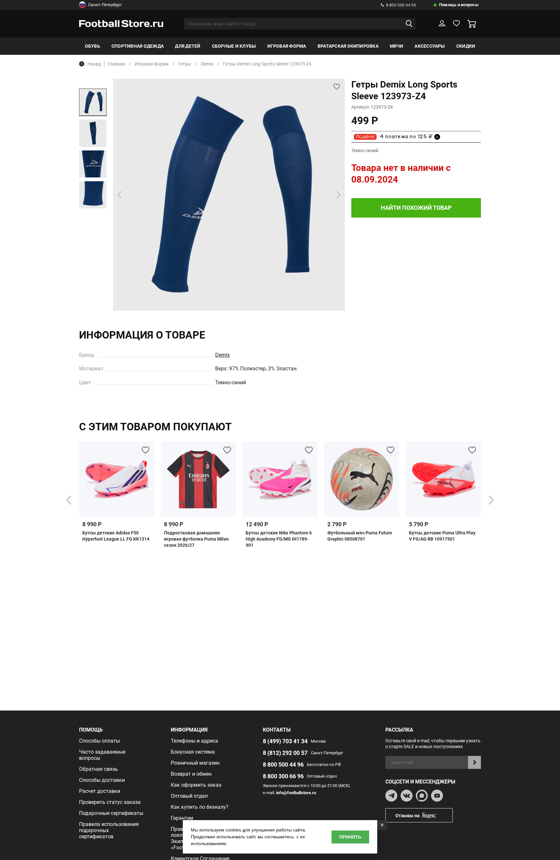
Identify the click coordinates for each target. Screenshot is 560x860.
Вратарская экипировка (348, 46)
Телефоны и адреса (194, 741)
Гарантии (182, 818)
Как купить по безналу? (199, 807)
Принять (350, 837)
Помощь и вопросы (459, 4)
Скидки (465, 46)
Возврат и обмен (191, 774)
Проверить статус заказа (110, 802)
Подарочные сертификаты (111, 813)
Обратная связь (98, 769)
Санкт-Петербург (105, 4)
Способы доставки (102, 780)
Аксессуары (429, 46)
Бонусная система (193, 752)
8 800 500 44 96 (401, 5)
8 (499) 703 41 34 (285, 741)
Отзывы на (407, 815)
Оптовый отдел (189, 796)
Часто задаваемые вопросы (102, 755)
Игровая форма (286, 46)
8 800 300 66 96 (283, 776)
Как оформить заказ (196, 785)
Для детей (187, 46)
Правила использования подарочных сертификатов (109, 830)
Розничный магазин (195, 763)
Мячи (396, 46)
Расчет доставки (99, 791)
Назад (94, 63)
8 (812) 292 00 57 (285, 752)
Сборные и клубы (234, 46)
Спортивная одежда (137, 46)
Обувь (92, 46)
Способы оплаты (99, 741)
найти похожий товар (416, 207)
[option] (93, 102)
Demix (222, 355)
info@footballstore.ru (296, 792)
